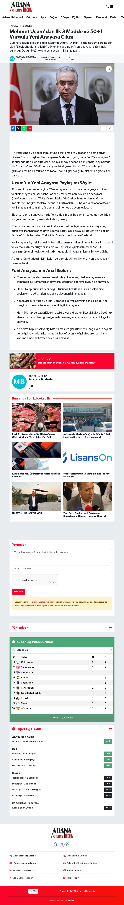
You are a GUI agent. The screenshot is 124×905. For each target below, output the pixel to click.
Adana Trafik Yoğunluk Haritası (82, 863)
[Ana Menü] (111, 6)
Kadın (113, 17)
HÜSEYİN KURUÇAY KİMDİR (27, 513)
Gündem (31, 17)
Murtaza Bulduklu (41, 379)
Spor (43, 17)
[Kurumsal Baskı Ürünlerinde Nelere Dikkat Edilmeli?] (36, 457)
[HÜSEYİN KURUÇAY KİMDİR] (36, 496)
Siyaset (88, 17)
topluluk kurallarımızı (39, 602)
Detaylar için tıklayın (62, 717)
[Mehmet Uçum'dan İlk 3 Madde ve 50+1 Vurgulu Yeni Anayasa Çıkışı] (62, 94)
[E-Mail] (31, 386)
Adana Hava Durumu (77, 856)
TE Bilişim (69, 901)
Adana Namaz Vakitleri (25, 863)
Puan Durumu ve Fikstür (24, 870)
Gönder (18, 591)
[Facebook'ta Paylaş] (13, 128)
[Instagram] (62, 844)
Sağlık (53, 17)
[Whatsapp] (67, 844)
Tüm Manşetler (74, 870)
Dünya (65, 17)
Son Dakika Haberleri (23, 878)
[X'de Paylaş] (18, 128)
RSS (35, 891)
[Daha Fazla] (29, 128)
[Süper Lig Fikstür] (110, 729)
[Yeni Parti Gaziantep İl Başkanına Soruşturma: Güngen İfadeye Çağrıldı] (87, 496)
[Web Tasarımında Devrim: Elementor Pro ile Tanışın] (87, 457)
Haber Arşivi (73, 878)
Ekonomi (101, 17)
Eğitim (76, 17)
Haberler (14, 26)
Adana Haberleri (12, 17)
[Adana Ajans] (21, 7)
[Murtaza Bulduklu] (19, 381)
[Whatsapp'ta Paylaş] (24, 128)
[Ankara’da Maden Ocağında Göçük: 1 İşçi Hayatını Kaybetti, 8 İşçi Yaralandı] (87, 417)
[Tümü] (110, 627)
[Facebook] (56, 844)
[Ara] (107, 6)
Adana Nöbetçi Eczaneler (25, 856)
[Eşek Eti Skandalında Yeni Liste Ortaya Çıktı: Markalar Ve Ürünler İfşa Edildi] (36, 417)
